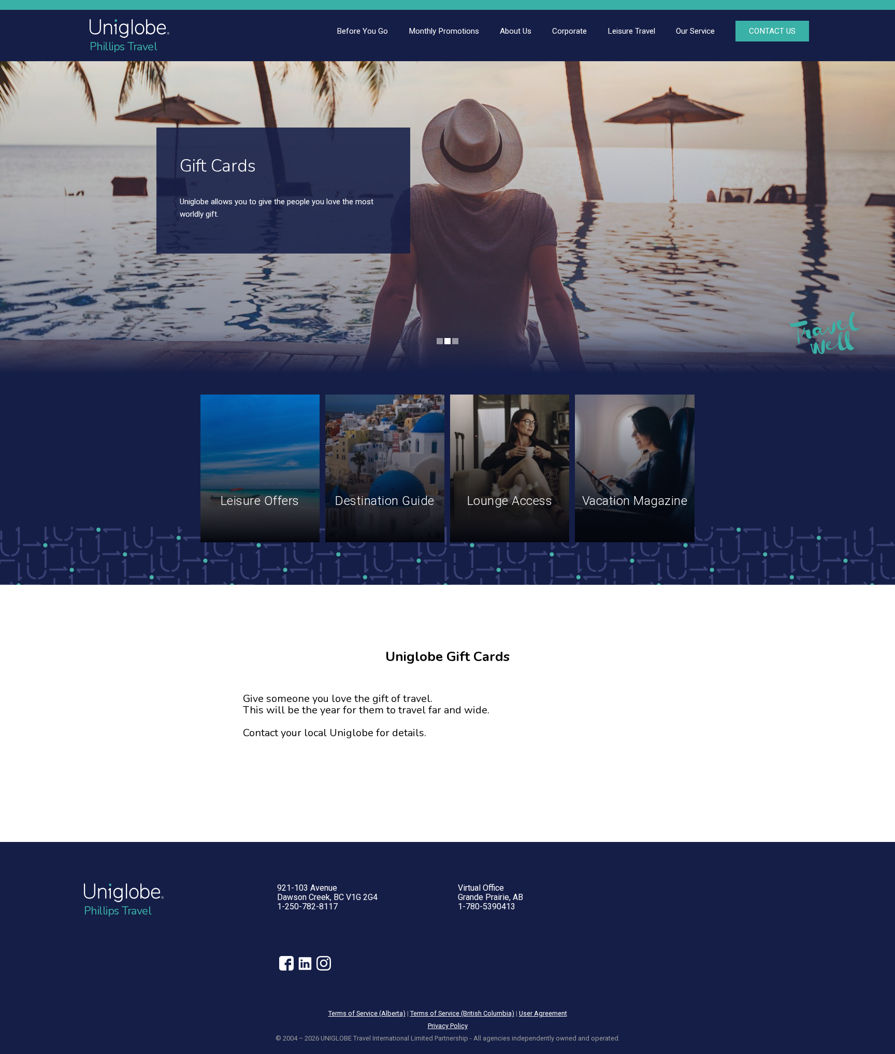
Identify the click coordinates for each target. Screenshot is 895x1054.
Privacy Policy (448, 1026)
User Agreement (543, 1013)
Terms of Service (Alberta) (367, 1013)
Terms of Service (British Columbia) (462, 1013)
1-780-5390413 (486, 906)
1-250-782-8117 (307, 906)
